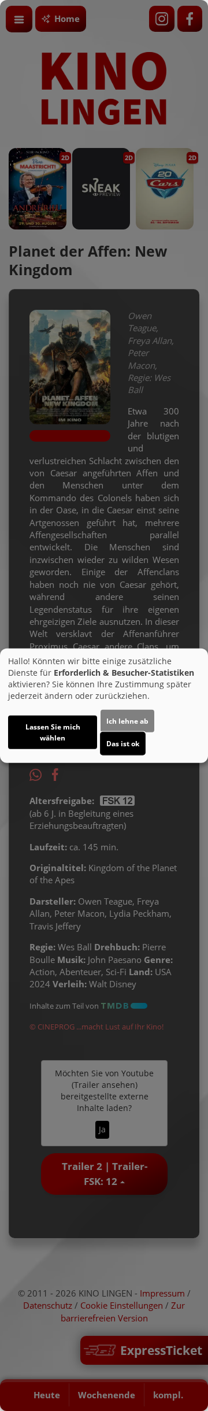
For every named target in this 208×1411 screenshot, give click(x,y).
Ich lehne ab (127, 721)
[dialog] (104, 705)
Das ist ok (122, 744)
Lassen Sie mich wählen (52, 732)
